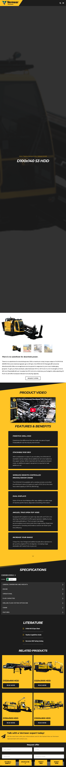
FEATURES (6, 612)
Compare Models (7, 575)
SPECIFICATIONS (25, 762)
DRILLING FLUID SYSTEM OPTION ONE (15, 603)
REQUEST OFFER (33, 378)
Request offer (56, 762)
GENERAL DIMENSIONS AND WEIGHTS (15, 584)
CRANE (5, 607)
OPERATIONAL (7, 594)
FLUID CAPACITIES (9, 598)
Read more (11, 685)
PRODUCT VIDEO (41, 762)
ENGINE (5, 589)
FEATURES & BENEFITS (8, 762)
